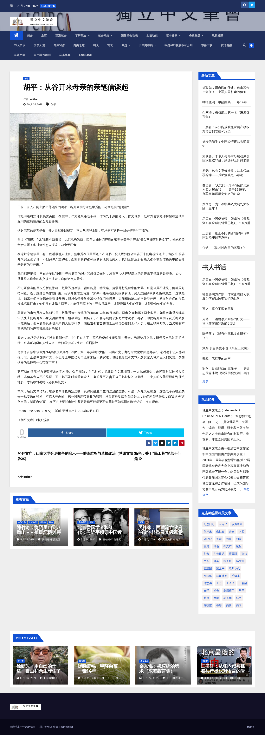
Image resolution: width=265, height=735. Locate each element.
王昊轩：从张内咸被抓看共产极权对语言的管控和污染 (223, 671)
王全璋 (230, 583)
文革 (206, 561)
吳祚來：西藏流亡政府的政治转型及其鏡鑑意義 (160, 532)
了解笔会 (81, 35)
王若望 (243, 583)
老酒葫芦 (228, 590)
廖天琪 (233, 553)
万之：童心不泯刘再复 (218, 308)
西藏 (216, 597)
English (85, 55)
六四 (241, 531)
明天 (96, 45)
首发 (110, 45)
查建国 (208, 568)
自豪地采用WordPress (23, 726)
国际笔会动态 (129, 35)
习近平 (223, 524)
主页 (44, 35)
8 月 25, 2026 (90, 678)
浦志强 (208, 583)
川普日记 (219, 553)
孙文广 (227, 546)
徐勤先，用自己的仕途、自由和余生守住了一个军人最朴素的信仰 (38, 671)
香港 (219, 605)
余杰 (231, 531)
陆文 (239, 597)
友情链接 (226, 45)
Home (250, 726)
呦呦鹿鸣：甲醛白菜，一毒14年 (224, 102)
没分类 (43, 522)
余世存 (220, 531)
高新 (229, 605)
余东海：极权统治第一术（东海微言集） (161, 668)
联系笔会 (61, 35)
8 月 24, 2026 (151, 678)
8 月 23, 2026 (212, 678)
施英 (216, 561)
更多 (205, 381)
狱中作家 (172, 35)
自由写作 (59, 45)
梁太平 (220, 568)
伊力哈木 (237, 524)
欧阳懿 (208, 575)
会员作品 (195, 35)
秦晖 (206, 590)
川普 (206, 553)
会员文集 (19, 55)
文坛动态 (152, 35)
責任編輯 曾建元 (51, 539)
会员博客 (64, 55)
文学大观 (39, 45)
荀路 (206, 597)
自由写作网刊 (42, 55)
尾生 (239, 546)
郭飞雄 (227, 597)
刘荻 (229, 538)
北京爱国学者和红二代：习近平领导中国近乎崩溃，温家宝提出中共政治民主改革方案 (99, 535)
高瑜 (239, 605)
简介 (30, 35)
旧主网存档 (146, 45)
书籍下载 (206, 45)
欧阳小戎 (234, 568)
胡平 (53, 104)
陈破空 (208, 605)
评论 (26, 78)
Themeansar (66, 726)
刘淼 (219, 538)
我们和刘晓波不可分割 (179, 45)
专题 (124, 45)
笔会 (216, 590)
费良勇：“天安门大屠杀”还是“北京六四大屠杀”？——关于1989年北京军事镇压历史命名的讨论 (225, 189)
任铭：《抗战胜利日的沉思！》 (224, 247)
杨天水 (227, 561)
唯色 (216, 546)
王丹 (219, 583)
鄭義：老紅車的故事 (216, 358)
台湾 (206, 546)
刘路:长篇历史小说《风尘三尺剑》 (226, 348)
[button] (244, 45)
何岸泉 (208, 531)
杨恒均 (240, 561)
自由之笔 (79, 45)
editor (33, 99)
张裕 (244, 553)
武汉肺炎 (221, 575)
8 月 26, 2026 (28, 678)
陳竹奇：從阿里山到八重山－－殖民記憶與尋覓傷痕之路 (39, 532)
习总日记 (209, 524)
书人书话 (19, 45)
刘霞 (239, 538)
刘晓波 (208, 538)
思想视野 (217, 35)
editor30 (50, 678)
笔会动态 (104, 35)
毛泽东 (236, 575)
